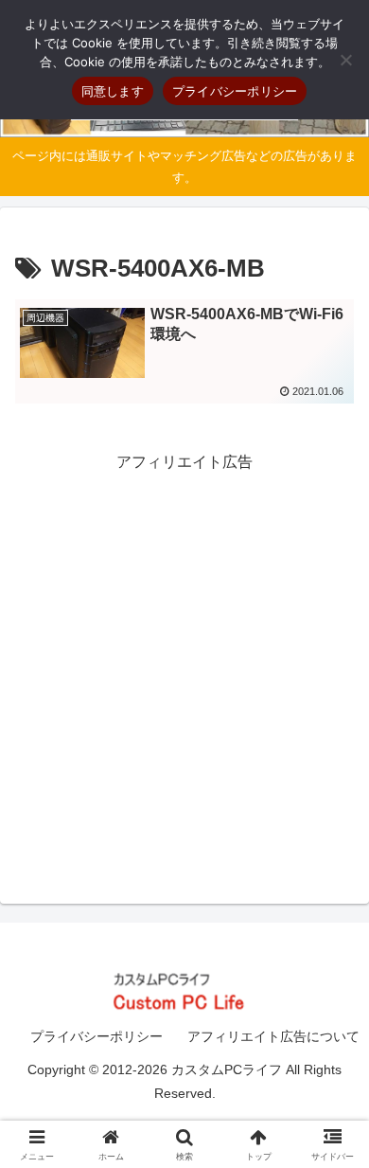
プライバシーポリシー (96, 1036)
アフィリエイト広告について (273, 1036)
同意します (112, 91)
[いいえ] (345, 59)
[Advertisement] (184, 661)
